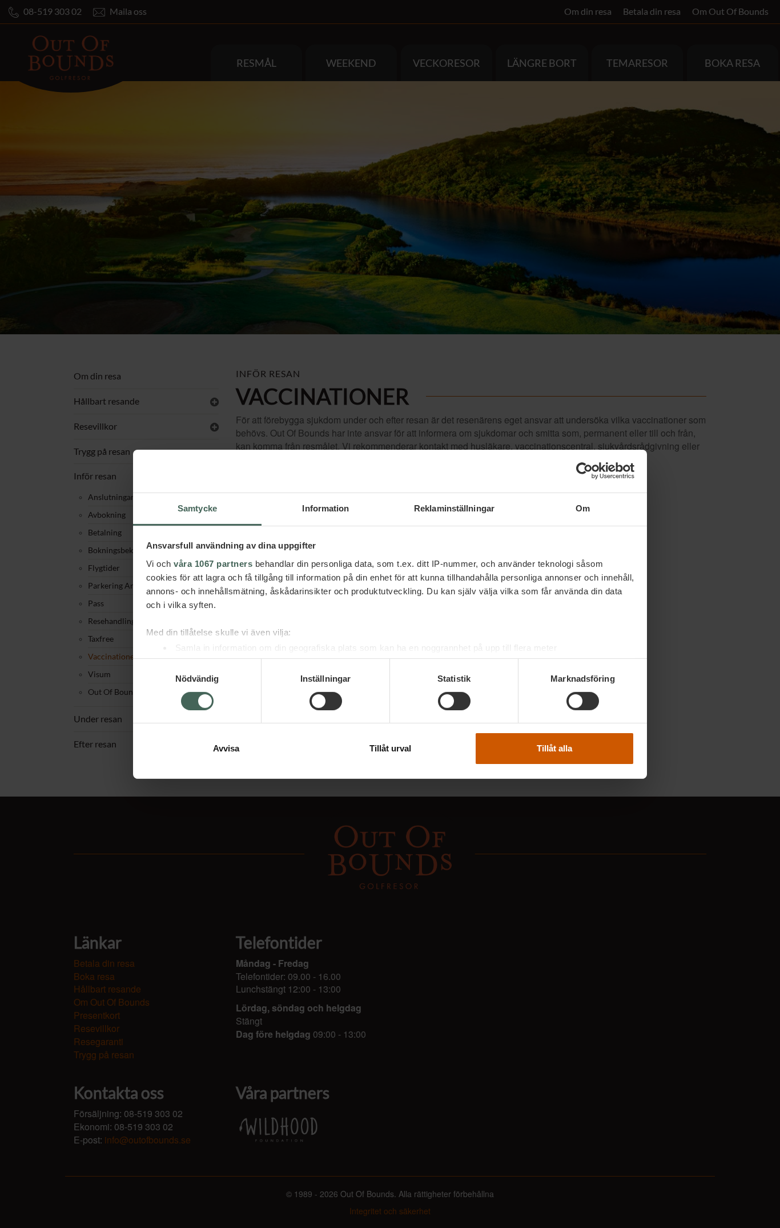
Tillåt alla (554, 748)
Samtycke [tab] (197, 508)
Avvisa (226, 748)
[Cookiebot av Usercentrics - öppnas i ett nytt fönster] (584, 470)
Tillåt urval (390, 748)
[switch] (325, 701)
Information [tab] (325, 508)
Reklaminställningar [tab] (454, 508)
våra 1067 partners (213, 563)
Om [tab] (583, 508)
